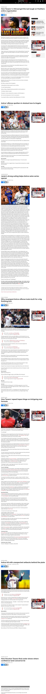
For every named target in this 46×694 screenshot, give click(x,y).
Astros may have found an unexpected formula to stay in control (40, 27)
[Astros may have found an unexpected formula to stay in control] (33, 28)
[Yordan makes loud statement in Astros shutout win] (15, 568)
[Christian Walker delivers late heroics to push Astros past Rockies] (15, 318)
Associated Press (38, 23)
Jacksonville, (14, 514)
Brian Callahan (3, 532)
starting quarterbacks (13, 458)
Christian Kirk (11, 486)
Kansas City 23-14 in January (23, 444)
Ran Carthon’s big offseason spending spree (21, 536)
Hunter (4, 529)
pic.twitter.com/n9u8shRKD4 (17, 596)
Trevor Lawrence (7, 527)
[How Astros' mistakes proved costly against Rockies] (15, 654)
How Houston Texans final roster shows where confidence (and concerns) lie (20, 636)
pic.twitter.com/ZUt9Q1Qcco (20, 340)
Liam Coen (23, 515)
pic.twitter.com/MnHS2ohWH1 (15, 583)
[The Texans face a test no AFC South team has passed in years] (15, 418)
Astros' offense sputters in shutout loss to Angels (21, 103)
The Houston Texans (4, 428)
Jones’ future (10, 508)
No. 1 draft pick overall (13, 460)
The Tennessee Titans (22, 435)
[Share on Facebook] (2, 15)
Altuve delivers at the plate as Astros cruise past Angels (40, 33)
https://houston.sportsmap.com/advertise (8, 291)
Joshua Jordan (3, 12)
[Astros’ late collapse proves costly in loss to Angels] (15, 120)
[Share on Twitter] (4, 15)
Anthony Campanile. (23, 522)
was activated (14, 587)
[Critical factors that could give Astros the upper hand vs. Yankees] (33, 23)
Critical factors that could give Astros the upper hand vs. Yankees (40, 22)
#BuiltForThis (12, 340)
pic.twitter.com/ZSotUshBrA (14, 333)
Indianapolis (3, 493)
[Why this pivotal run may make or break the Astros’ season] (15, 195)
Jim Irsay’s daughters (5, 495)
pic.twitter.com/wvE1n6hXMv (13, 377)
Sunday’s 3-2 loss (4, 607)
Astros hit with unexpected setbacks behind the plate (23, 551)
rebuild (19, 538)
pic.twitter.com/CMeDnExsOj (12, 346)
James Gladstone (4, 516)
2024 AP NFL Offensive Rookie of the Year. (13, 469)
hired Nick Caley (5, 475)
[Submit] (45, 1)
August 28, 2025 (16, 334)
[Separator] (6, 15)
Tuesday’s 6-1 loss (26, 612)
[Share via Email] (6, 107)
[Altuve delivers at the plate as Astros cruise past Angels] (33, 34)
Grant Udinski (7, 522)
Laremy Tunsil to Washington (22, 481)
